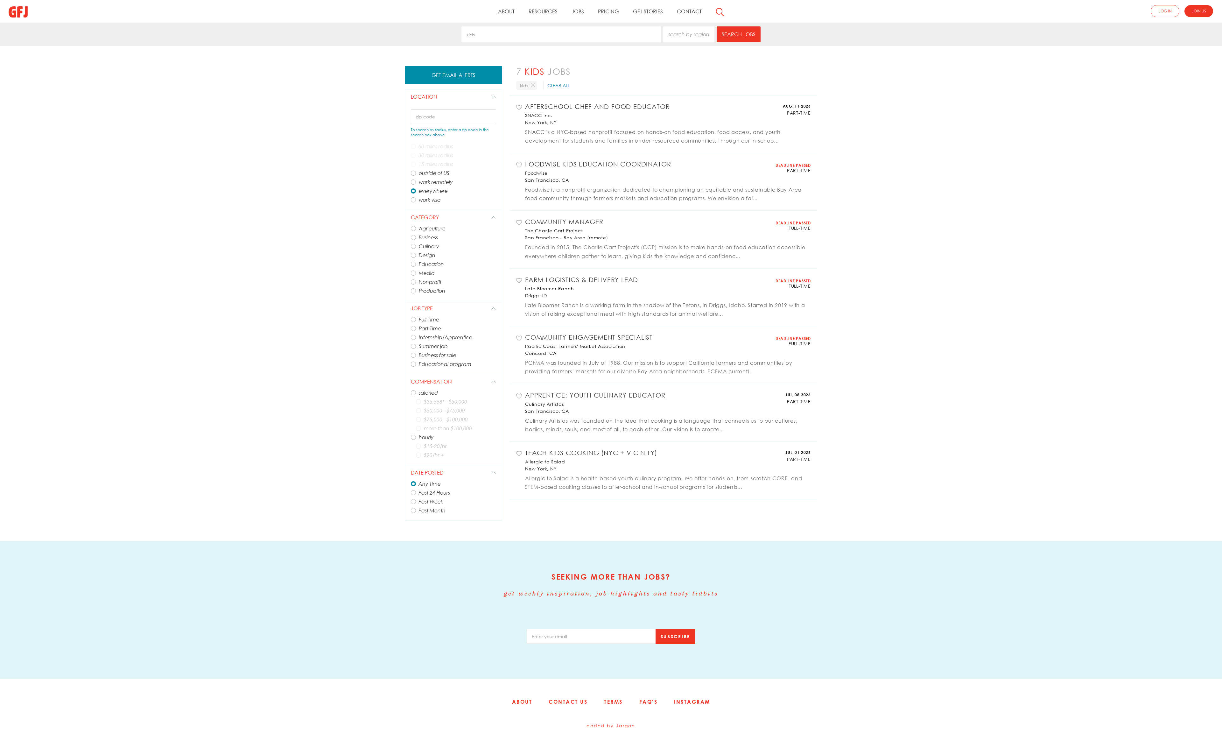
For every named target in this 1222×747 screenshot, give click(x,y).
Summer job (433, 346)
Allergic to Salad (545, 461)
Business (428, 237)
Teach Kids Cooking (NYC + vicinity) (591, 452)
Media (427, 273)
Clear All (558, 85)
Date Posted (427, 472)
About (506, 11)
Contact (689, 11)
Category (425, 217)
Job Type (422, 308)
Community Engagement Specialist (589, 337)
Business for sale (437, 355)
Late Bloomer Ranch (549, 288)
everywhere (433, 191)
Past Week (430, 501)
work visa (430, 200)
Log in (1165, 11)
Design (427, 255)
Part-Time (430, 328)
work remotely (436, 182)
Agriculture (432, 228)
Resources (543, 11)
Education (431, 264)
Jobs (578, 11)
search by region (688, 34)
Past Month (432, 510)
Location (424, 97)
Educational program (445, 364)
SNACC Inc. (538, 115)
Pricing (608, 11)
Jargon (626, 725)
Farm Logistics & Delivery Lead (581, 279)
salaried (428, 393)
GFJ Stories (648, 11)
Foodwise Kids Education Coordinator (598, 164)
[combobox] (561, 34)
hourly (426, 437)
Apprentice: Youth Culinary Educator (595, 395)
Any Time (429, 484)
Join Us (1199, 11)
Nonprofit (430, 282)
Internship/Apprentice (445, 337)
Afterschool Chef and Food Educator (597, 106)
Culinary (429, 246)
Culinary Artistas (544, 404)
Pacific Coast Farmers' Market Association (575, 346)
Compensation (431, 381)
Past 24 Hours (434, 493)
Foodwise (536, 173)
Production (432, 291)
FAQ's (648, 702)
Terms (613, 702)
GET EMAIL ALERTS (453, 75)
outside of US (434, 173)
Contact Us (568, 702)
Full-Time (429, 319)
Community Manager (564, 221)
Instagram (692, 702)
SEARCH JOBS (738, 34)
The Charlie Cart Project (554, 230)
